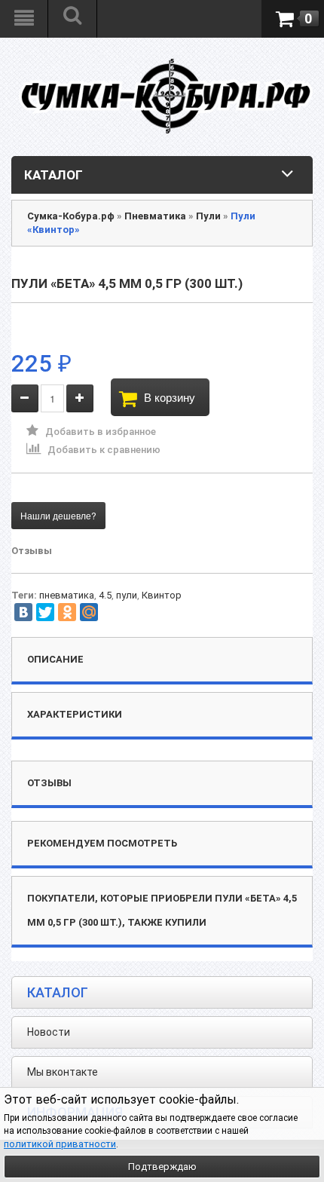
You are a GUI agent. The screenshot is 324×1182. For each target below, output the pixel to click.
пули (126, 595)
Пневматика (155, 216)
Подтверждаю (162, 1166)
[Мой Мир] (89, 612)
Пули (208, 216)
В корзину (169, 397)
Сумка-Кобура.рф (71, 216)
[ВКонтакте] (23, 612)
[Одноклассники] (67, 612)
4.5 (105, 595)
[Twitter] (45, 612)
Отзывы (31, 550)
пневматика (66, 595)
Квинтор (162, 595)
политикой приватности (60, 1144)
